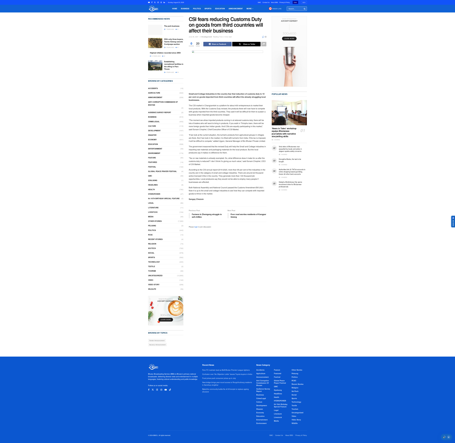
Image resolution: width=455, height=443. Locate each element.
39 (178, 72)
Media (150, 216)
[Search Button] (305, 9)
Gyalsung (152, 180)
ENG (295, 2)
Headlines (153, 185)
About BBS (274, 2)
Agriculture (154, 93)
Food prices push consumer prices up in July (219, 378)
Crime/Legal (154, 121)
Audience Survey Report (159, 112)
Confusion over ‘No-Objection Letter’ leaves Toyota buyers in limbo (227, 374)
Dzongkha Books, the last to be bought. (290, 160)
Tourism (152, 271)
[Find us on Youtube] (149, 2)
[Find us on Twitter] (155, 2)
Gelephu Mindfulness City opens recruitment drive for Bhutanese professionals (290, 184)
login (196, 227)
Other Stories (155, 221)
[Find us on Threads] (161, 2)
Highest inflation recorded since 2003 (165, 52)
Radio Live (277, 9)
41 (178, 47)
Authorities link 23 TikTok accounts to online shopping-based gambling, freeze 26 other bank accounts (292, 171)
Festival (152, 167)
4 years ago (169, 72)
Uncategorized (206, 37)
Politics (197, 8)
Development (154, 130)
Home (174, 8)
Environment (154, 153)
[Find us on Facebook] (151, 2)
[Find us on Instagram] (158, 2)
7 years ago (169, 29)
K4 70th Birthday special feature (164, 198)
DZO (304, 2)
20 (164, 56)
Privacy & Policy (284, 2)
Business (185, 8)
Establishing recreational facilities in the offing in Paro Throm (173, 65)
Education (220, 8)
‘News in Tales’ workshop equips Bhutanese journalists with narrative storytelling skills (284, 132)
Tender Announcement (157, 340)
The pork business (171, 26)
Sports (208, 8)
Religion (152, 244)
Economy (152, 139)
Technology (154, 262)
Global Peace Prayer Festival (162, 171)
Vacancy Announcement (157, 345)
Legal (151, 203)
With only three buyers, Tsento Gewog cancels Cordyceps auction (173, 41)
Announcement (236, 8)
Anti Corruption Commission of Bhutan (163, 103)
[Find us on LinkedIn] (164, 2)
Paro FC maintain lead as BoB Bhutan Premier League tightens (226, 370)
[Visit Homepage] (153, 8)
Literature (153, 207)
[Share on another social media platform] (263, 44)
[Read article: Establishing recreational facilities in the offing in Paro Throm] (155, 65)
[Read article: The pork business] (155, 30)
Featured (152, 162)
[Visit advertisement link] (165, 310)
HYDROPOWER (154, 194)
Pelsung (152, 225)
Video (150, 280)
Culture (152, 126)
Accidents (153, 88)
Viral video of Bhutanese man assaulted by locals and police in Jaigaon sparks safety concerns (290, 148)
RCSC (150, 235)
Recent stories (155, 239)
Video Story (153, 284)
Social (151, 253)
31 (178, 29)
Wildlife (152, 289)
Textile (151, 266)
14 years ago (156, 56)
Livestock (153, 212)
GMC (259, 2)
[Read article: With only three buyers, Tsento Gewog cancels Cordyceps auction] (155, 43)
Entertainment (155, 148)
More (249, 8)
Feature (152, 157)
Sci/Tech (152, 248)
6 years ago (169, 47)
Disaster (152, 135)
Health (151, 189)
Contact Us (266, 2)
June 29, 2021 (193, 37)
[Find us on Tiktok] (170, 389)
